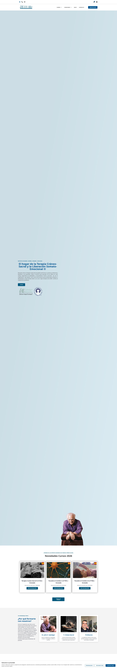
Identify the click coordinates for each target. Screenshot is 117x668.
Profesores (89, 635)
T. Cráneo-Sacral (68, 635)
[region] (58, 664)
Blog (75, 7)
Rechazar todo (99, 665)
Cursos (58, 7)
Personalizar (89, 665)
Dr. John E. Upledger (48, 635)
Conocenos (67, 7)
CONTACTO (81, 7)
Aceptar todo (110, 665)
